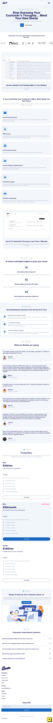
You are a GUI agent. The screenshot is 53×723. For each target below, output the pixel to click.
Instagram (4, 693)
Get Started (26, 602)
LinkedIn (3, 698)
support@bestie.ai (6, 688)
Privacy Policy (4, 718)
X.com (3, 696)
